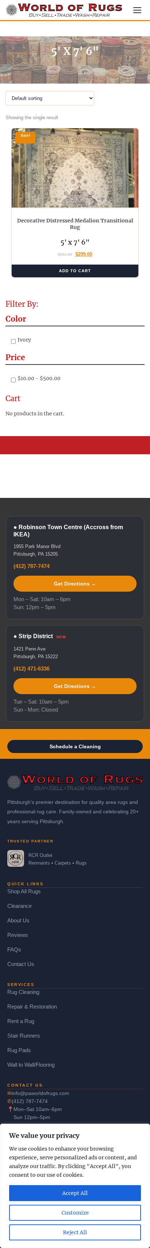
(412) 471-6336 (31, 668)
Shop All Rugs (24, 891)
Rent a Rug (20, 1021)
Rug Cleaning (23, 992)
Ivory (24, 340)
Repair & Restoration (32, 1006)
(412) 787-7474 (31, 566)
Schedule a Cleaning (75, 746)
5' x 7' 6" (75, 242)
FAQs (14, 949)
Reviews (17, 935)
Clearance (19, 906)
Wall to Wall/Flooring (31, 1065)
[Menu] (137, 10)
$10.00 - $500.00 (38, 378)
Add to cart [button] (75, 271)
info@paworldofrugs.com (40, 1093)
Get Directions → (75, 584)
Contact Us (20, 964)
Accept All (75, 1193)
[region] (75, 1186)
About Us (18, 920)
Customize (75, 1212)
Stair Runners (23, 1035)
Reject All (75, 1232)
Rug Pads (19, 1050)
